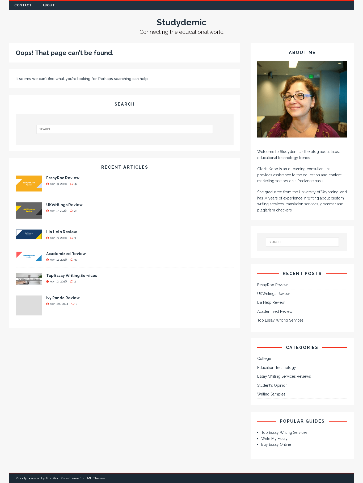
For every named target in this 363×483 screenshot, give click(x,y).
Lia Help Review (61, 232)
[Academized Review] (29, 258)
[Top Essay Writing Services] (29, 281)
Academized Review (66, 254)
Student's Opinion (272, 385)
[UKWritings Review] (29, 216)
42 (76, 184)
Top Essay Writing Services (71, 275)
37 (75, 259)
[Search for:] (125, 129)
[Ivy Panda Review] (29, 312)
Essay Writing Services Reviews (284, 376)
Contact (23, 5)
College (264, 358)
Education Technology (276, 367)
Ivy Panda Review (63, 298)
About (49, 5)
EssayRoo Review (62, 178)
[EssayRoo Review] (29, 188)
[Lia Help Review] (29, 236)
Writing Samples (271, 394)
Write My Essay (274, 438)
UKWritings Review (64, 205)
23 (75, 211)
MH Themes (96, 478)
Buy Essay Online (276, 444)
